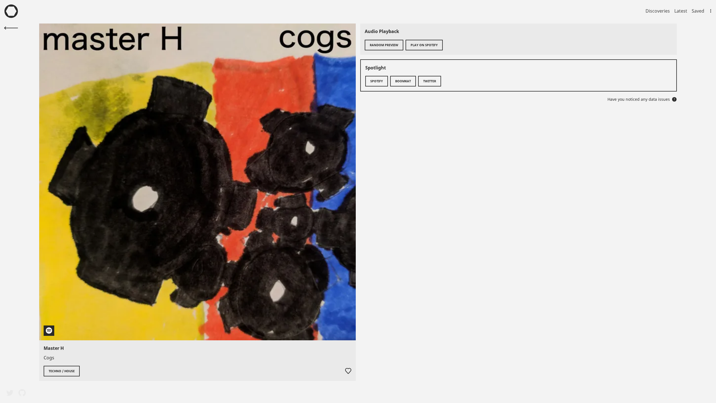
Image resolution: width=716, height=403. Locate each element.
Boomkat (403, 81)
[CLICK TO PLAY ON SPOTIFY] (197, 182)
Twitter (429, 81)
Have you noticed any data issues (641, 99)
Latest (680, 11)
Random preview (384, 45)
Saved (698, 11)
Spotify (376, 81)
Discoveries (658, 11)
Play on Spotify (424, 45)
